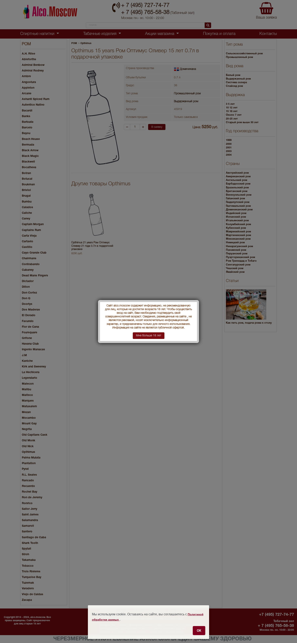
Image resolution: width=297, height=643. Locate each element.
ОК (199, 630)
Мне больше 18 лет (148, 335)
